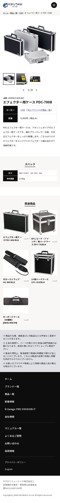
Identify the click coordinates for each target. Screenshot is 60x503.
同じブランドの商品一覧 (39, 109)
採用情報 (9, 451)
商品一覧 (13, 13)
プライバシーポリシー (15, 462)
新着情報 (9, 401)
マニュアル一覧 (13, 428)
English (9, 469)
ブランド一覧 (12, 386)
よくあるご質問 (13, 436)
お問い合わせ (12, 443)
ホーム (5, 13)
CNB (21, 13)
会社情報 (9, 416)
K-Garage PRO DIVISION (19, 409)
